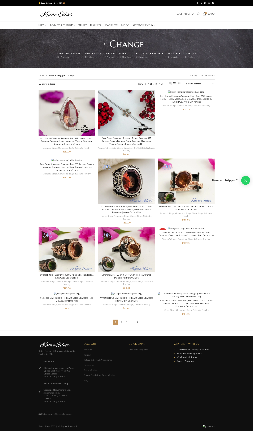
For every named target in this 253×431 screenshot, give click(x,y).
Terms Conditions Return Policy (99, 375)
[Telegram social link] (213, 3)
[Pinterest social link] (205, 3)
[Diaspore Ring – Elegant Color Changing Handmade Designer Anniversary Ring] (126, 249)
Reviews (88, 355)
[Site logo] (57, 13)
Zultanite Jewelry (83, 148)
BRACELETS (139, 148)
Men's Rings (107, 216)
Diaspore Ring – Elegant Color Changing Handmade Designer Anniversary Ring (126, 276)
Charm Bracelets (124, 148)
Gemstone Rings (66, 148)
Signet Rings (136, 216)
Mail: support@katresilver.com (56, 414)
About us (88, 349)
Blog (86, 380)
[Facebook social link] (198, 3)
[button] (245, 180)
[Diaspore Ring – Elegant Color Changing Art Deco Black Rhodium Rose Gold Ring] (186, 181)
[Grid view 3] (174, 84)
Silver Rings (197, 213)
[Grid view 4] (179, 84)
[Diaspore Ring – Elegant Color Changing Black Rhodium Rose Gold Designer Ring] (67, 249)
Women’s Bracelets (107, 148)
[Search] (198, 14)
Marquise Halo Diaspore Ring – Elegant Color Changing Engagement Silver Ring (126, 299)
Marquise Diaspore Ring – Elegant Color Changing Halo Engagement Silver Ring (66, 299)
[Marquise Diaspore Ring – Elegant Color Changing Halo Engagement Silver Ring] (67, 293)
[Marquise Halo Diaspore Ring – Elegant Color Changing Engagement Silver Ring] (126, 293)
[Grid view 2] (170, 84)
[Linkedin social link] (209, 3)
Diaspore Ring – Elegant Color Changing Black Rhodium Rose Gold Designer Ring (67, 276)
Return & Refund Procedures (98, 360)
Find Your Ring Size (138, 349)
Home (41, 75)
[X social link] (201, 3)
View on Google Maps (54, 376)
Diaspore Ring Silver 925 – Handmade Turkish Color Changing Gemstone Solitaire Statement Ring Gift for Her (186, 234)
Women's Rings (50, 148)
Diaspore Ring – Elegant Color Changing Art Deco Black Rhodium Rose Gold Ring (186, 208)
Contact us (89, 365)
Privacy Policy (90, 370)
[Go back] (105, 44)
